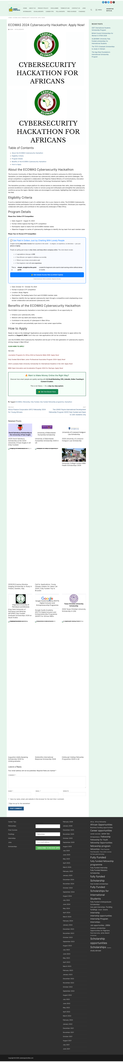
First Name (39, 823)
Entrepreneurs (95, 837)
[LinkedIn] (103, 2)
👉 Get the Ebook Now (47, 392)
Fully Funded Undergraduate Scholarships (100, 903)
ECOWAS (19, 402)
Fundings (11, 834)
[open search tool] (91, 10)
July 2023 (66, 950)
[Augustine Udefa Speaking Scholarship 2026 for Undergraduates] (20, 688)
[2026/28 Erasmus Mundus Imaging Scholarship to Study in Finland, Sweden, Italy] (20, 515)
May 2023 (66, 958)
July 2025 (66, 850)
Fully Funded (35, 402)
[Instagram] (114, 2)
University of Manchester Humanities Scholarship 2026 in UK (47, 441)
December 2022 (68, 979)
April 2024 (66, 912)
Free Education (94, 852)
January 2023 (67, 974)
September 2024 (68, 892)
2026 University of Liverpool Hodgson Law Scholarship (72, 440)
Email (38, 791)
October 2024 (68, 888)
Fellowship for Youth (99, 840)
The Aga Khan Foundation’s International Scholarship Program (101, 54)
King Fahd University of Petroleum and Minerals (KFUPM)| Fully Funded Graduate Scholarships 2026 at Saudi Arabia (19, 613)
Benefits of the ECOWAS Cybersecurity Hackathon (29, 161)
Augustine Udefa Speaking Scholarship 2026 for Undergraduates (18, 759)
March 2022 (67, 1016)
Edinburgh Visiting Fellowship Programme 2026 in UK (73, 758)
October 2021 (67, 1036)
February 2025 (68, 871)
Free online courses (105, 852)
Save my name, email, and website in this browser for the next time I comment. (37, 799)
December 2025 (68, 830)
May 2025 (66, 859)
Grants (105, 910)
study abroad (95, 951)
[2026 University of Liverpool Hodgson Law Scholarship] (74, 430)
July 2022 (66, 999)
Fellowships (20, 29)
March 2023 (67, 966)
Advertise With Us (110, 9)
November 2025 (68, 834)
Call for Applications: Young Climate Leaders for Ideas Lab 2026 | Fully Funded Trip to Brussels (46, 587)
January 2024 (67, 925)
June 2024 (66, 904)
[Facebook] (106, 2)
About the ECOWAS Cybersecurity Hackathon (27, 153)
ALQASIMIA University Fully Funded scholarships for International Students (101, 41)
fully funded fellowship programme (52, 402)
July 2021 (66, 1045)
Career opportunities (101, 830)
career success (95, 834)
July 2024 (66, 900)
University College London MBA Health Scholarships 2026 (74, 464)
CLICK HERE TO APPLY (16, 346)
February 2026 (68, 822)
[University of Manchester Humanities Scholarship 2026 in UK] (47, 430)
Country (38, 831)
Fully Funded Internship (98, 868)
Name (10, 791)
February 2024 (68, 921)
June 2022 (66, 1003)
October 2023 (68, 937)
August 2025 (67, 846)
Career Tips (12, 822)
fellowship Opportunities (101, 843)
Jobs (10, 842)
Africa (92, 822)
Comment (12, 775)
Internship (95, 912)
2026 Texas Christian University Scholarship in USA (74, 610)
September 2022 (68, 991)
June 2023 (66, 954)
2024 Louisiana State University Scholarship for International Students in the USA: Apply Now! (40, 364)
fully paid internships (97, 907)
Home (10, 17)
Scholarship (93, 935)
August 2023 (67, 946)
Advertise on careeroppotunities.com (20, 3)
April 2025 (66, 863)
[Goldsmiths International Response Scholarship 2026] (47, 688)
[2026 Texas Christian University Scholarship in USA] (74, 600)
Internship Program (99, 919)
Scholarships (12, 846)
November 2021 (68, 1032)
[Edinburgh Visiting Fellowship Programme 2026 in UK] (74, 688)
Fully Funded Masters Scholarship (98, 871)
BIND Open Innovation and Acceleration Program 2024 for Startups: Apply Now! (35, 368)
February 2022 (68, 1020)
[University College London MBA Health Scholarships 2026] (74, 455)
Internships (12, 838)
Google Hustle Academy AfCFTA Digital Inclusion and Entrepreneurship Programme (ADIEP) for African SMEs (46, 613)
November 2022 (68, 983)
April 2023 (66, 962)
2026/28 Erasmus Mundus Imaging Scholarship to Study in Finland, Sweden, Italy (20, 586)
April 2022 (66, 1012)
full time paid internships (97, 854)
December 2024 (68, 879)
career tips (105, 834)
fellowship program (100, 846)
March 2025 (67, 867)
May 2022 (66, 1007)
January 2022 (67, 1024)
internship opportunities (101, 916)
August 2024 (67, 896)
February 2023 (68, 970)
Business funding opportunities (101, 827)
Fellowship (26, 402)
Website (66, 791)
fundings (93, 910)
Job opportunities (97, 925)
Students (109, 947)
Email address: (41, 839)
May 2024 (66, 908)
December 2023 (68, 929)
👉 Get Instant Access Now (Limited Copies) (47, 275)
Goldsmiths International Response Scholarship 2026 (45, 758)
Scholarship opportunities (98, 940)
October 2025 (68, 838)
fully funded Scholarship (97, 878)
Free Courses (12, 830)
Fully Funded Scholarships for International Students (99, 893)
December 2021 (68, 1028)
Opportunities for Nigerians (100, 930)
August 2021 (67, 1040)
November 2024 (68, 884)
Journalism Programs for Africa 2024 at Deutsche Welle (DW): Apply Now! (33, 355)
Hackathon (68, 402)
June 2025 (66, 855)
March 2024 (67, 917)
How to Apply (16, 164)
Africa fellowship (100, 822)
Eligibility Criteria (18, 156)
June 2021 (66, 1049)
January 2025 (67, 875)
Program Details (17, 159)
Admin (11, 29)
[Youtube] (111, 2)
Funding (109, 907)
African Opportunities (101, 824)
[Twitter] (108, 2)
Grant (100, 910)
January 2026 (67, 826)
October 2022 (68, 987)
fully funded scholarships (99, 884)
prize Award (105, 933)
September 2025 (68, 842)
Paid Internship (95, 933)
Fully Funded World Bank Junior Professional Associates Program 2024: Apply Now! (36, 359)
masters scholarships (97, 928)
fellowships (95, 849)
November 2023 (68, 933)
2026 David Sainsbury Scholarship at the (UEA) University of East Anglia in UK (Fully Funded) (19, 442)
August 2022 (67, 995)
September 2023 (68, 941)
